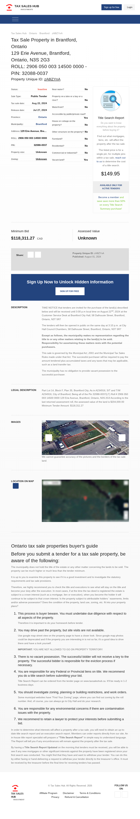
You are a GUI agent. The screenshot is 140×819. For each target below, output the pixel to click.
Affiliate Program (48, 793)
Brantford (44, 33)
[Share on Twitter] (38, 255)
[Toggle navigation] (15, 19)
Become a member (108, 197)
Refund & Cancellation (77, 797)
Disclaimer (68, 793)
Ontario (33, 33)
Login (129, 7)
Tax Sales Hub (19, 33)
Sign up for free (111, 7)
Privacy (55, 797)
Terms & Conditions (90, 793)
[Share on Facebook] (31, 255)
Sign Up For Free (69, 291)
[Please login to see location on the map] (16, 486)
